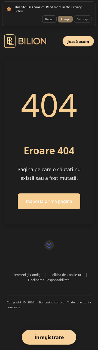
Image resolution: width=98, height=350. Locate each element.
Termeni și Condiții (27, 275)
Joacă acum (78, 41)
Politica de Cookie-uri (66, 275)
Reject (49, 19)
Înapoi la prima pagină (49, 201)
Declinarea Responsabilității (49, 280)
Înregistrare (49, 337)
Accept (65, 19)
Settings (82, 19)
